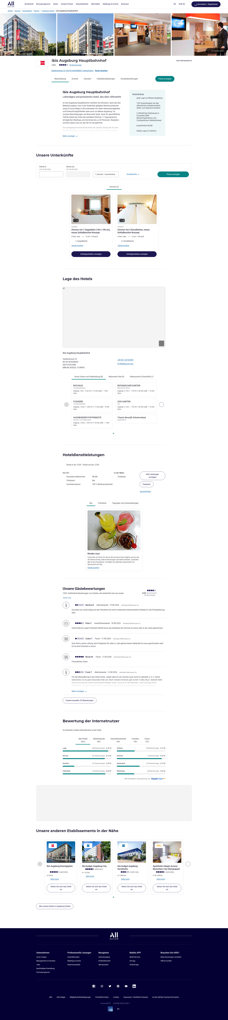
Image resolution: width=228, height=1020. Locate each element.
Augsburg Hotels (48, 11)
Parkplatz (147, 484)
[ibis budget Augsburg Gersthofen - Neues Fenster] (131, 852)
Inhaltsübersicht (104, 961)
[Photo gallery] (114, 34)
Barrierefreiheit (145, 491)
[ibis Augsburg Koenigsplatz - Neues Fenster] (61, 852)
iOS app (132, 961)
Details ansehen (93, 568)
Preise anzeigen (164, 79)
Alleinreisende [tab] (99, 740)
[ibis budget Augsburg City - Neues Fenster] (96, 852)
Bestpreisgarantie (184, 61)
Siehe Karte (54, 879)
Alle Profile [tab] (82, 740)
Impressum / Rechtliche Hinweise (136, 997)
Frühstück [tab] (102, 503)
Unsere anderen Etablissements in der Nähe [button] (77, 831)
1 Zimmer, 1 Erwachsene (105, 174)
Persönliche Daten (102, 997)
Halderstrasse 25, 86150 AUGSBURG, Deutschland (72, 71)
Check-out (72, 168)
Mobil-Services (135, 957)
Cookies (116, 997)
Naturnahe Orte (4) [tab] (116, 376)
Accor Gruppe (41, 957)
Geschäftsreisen (73, 957)
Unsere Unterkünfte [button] (54, 155)
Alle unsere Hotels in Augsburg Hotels (54, 906)
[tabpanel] (114, 225)
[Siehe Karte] (114, 317)
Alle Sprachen (103, 965)
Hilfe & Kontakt (166, 961)
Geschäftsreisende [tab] (118, 740)
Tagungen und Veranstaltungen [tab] (125, 503)
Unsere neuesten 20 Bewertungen (79, 700)
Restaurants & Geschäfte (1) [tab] (142, 376)
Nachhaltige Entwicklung (45, 968)
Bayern (36, 11)
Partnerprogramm (43, 972)
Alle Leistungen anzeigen (152, 475)
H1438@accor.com (125, 364)
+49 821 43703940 (125, 360)
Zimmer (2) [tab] (114, 187)
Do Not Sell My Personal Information (165, 997)
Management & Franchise (45, 961)
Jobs (38, 965)
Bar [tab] (91, 503)
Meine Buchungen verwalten (171, 957)
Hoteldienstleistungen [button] (83, 455)
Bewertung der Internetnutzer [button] (91, 721)
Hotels (10, 11)
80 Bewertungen (75, 65)
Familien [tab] (135, 740)
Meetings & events (74, 961)
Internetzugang (104, 957)
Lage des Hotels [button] (77, 279)
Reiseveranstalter (73, 965)
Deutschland (27, 11)
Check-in (45, 168)
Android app (134, 965)
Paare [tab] (147, 740)
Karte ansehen (101, 71)
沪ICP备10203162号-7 (121, 1003)
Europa (17, 11)
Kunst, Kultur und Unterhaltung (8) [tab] (88, 376)
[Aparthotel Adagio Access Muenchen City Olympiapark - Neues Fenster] (167, 852)
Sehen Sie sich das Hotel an (61, 888)
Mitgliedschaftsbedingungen (80, 997)
